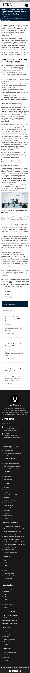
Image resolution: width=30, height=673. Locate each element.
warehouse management (12, 231)
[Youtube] (20, 671)
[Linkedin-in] (13, 671)
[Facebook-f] (10, 671)
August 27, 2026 (8, 324)
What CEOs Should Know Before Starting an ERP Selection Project (13, 319)
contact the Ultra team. (17, 286)
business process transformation (20, 170)
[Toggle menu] (26, 5)
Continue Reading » (10, 333)
